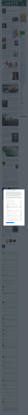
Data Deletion (11, 224)
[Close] (23, 190)
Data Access (14, 224)
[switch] (20, 201)
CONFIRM (10, 222)
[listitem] (14, 209)
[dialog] (14, 207)
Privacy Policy (17, 224)
